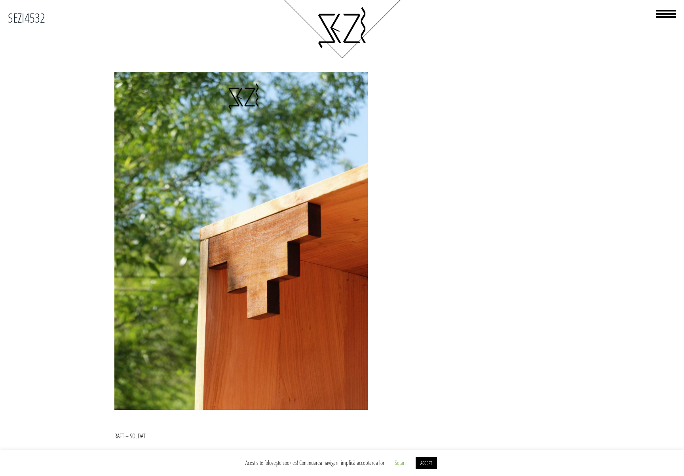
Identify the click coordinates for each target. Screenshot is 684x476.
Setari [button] (400, 462)
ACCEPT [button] (426, 462)
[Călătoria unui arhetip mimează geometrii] (342, 57)
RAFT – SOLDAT (130, 436)
